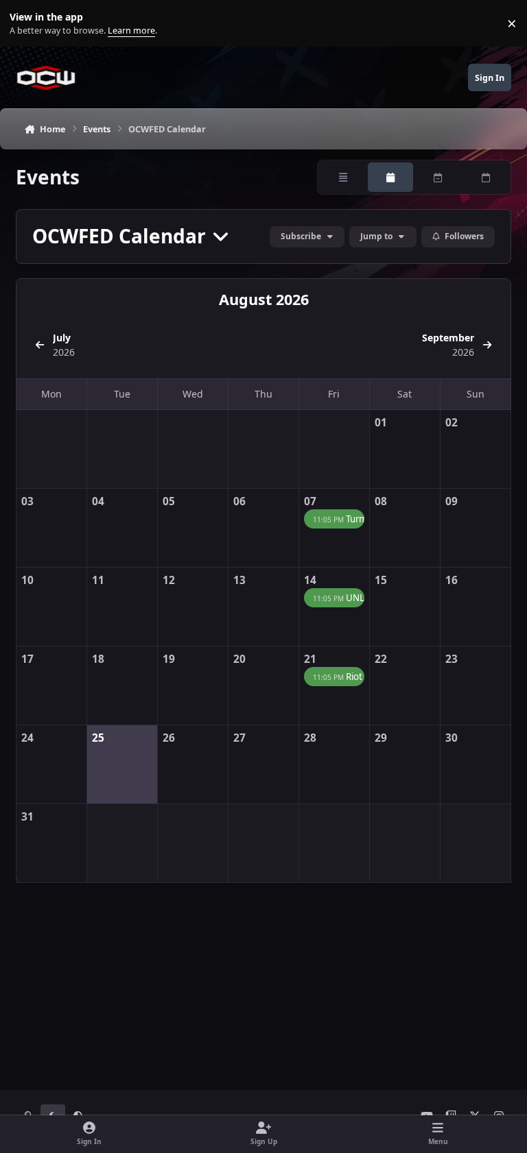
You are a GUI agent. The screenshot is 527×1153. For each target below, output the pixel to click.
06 (239, 501)
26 (169, 738)
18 (98, 659)
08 (381, 501)
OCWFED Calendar (121, 236)
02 (451, 422)
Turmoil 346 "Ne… (338, 519)
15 (381, 580)
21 (310, 659)
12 (169, 580)
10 (27, 580)
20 (239, 659)
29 (381, 738)
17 (27, 659)
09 (451, 501)
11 (98, 580)
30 (451, 738)
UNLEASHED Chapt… (338, 598)
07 (310, 501)
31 (27, 817)
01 (381, 422)
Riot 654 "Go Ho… (338, 676)
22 (381, 659)
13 (239, 580)
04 (98, 501)
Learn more (26, 23)
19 (169, 659)
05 (169, 501)
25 (98, 738)
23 (451, 659)
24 (27, 738)
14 (310, 580)
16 (451, 580)
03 (27, 501)
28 (310, 738)
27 (239, 738)
